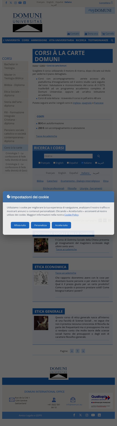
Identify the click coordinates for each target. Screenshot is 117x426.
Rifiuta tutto (20, 225)
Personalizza (40, 225)
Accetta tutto (61, 225)
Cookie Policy (71, 214)
